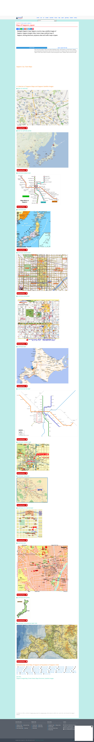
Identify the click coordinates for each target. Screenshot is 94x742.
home (22, 23)
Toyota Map (30, 673)
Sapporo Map (44, 672)
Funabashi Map (53, 667)
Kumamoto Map (45, 669)
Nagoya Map (44, 671)
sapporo (29, 23)
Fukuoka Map (37, 667)
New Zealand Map (20, 728)
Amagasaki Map (22, 667)
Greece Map (49, 721)
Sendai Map (52, 672)
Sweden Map (40, 726)
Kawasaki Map (28, 669)
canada (46, 17)
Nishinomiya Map (60, 671)
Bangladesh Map (51, 725)
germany (67, 17)
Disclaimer (42, 740)
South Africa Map (18, 721)
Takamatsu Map (68, 672)
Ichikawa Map (52, 668)
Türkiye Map (34, 725)
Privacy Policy (37, 740)
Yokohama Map (39, 673)
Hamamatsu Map (70, 667)
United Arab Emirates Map (53, 728)
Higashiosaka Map (20, 668)
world (38, 17)
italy (59, 17)
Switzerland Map (26, 725)
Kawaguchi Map (19, 669)
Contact (64, 721)
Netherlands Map (20, 726)
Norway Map (50, 729)
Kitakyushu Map (36, 669)
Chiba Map (29, 667)
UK (43, 17)
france (56, 17)
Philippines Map (19, 725)
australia (51, 17)
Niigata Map (51, 671)
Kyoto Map (61, 669)
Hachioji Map (61, 667)
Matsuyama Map (27, 671)
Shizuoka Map (59, 672)
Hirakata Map (36, 668)
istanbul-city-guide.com (70, 727)
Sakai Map (37, 672)
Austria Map (34, 726)
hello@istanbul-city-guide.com (72, 729)
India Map (26, 728)
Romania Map (50, 726)
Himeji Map (28, 668)
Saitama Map (30, 672)
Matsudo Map (19, 671)
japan (25, 23)
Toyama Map (23, 673)
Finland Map (34, 728)
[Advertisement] (47, 8)
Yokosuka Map (47, 673)
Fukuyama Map (45, 667)
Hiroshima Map (44, 668)
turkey (75, 17)
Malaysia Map (58, 725)
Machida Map (69, 669)
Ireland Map (40, 725)
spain (62, 17)
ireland (71, 17)
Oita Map (68, 671)
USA (41, 17)
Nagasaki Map (37, 671)
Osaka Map (23, 672)
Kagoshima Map (61, 668)
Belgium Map (33, 721)
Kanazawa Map (70, 668)
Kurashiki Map (54, 669)
